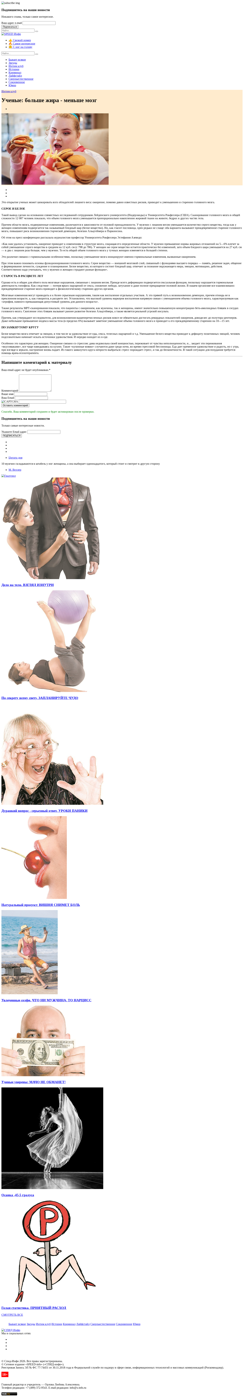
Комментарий (9, 390)
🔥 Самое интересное (22, 43)
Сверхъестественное (21, 78)
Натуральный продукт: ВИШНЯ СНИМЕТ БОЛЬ (40, 905)
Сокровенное (17, 82)
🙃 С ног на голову (20, 46)
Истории (14, 69)
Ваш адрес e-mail (11, 22)
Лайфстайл (15, 75)
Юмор (12, 85)
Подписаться (10, 26)
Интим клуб (16, 66)
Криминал (15, 72)
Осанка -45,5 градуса (17, 1195)
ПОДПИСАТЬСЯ (11, 435)
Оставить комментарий (15, 405)
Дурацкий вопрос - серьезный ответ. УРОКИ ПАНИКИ (44, 811)
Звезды (13, 62)
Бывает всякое (17, 59)
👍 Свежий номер (20, 40)
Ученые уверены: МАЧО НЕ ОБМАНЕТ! (33, 1082)
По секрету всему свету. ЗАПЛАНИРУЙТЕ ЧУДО (39, 698)
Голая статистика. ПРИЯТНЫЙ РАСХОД (33, 1308)
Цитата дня (15, 457)
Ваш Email (7, 397)
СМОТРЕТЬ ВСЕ (12, 1314)
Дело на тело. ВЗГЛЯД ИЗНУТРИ (27, 585)
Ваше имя (7, 394)
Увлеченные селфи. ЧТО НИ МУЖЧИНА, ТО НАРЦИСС (46, 1000)
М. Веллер (15, 469)
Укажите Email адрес (14, 431)
